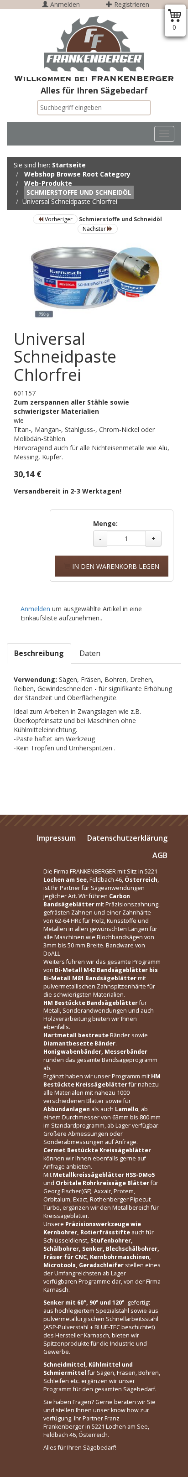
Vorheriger (58, 219)
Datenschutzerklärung (127, 838)
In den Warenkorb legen (114, 566)
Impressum (56, 838)
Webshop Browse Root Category (77, 174)
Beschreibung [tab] (39, 653)
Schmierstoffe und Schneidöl (78, 192)
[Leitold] (94, 44)
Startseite (69, 165)
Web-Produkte (48, 183)
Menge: (105, 523)
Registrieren (130, 4)
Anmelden (64, 4)
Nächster (95, 229)
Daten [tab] (89, 653)
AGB (159, 855)
